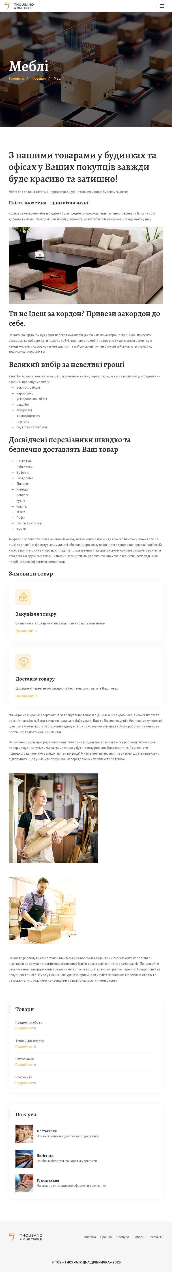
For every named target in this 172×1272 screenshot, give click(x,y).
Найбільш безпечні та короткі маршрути (67, 1161)
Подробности (25, 1028)
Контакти (156, 1237)
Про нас (106, 1237)
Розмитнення (48, 1180)
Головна (90, 1237)
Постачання (47, 1131)
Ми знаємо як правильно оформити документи (71, 1186)
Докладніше (24, 631)
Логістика (45, 1155)
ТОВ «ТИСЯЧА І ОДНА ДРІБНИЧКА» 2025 (88, 1262)
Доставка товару (35, 678)
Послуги (122, 1237)
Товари (138, 1237)
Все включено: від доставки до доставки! (68, 1136)
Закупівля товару (35, 614)
